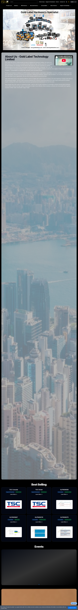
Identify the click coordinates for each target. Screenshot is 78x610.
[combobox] (22, 1)
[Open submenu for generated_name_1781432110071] (19, 5)
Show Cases (42, 1)
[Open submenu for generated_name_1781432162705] (39, 5)
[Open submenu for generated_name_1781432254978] (48, 5)
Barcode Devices (34, 5)
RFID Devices (24, 5)
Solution (16, 5)
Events (57, 1)
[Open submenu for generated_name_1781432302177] (58, 5)
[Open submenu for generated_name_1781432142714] (28, 5)
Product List (9, 5)
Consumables (44, 5)
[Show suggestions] (37, 2)
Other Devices (53, 5)
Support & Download (50, 1)
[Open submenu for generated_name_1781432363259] (70, 5)
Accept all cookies (72, 607)
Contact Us (62, 1)
